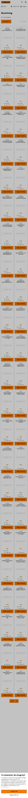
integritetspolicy (5, 787)
